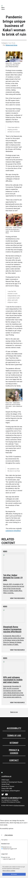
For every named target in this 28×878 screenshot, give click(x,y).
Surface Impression (19, 805)
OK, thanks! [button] (14, 874)
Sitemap (14, 743)
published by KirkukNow (13, 531)
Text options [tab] (8, 835)
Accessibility (14, 728)
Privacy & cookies (14, 751)
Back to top (14, 712)
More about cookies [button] (9, 870)
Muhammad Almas (11, 45)
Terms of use (14, 735)
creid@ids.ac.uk (6, 776)
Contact (14, 760)
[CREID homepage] (8, 6)
